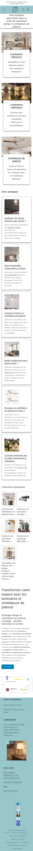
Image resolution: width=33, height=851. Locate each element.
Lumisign (15, 830)
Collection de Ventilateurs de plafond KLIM (8, 511)
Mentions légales (17, 848)
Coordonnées (25, 842)
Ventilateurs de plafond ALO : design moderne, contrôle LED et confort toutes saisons (9, 571)
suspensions (9, 372)
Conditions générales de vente (17, 845)
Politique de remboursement (20, 833)
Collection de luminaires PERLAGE (23, 538)
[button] (4, 9)
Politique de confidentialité (17, 836)
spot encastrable (10, 275)
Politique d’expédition (13, 842)
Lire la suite (8, 666)
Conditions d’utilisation (17, 839)
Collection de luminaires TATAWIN (7, 538)
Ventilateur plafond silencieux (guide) (14, 711)
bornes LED (22, 467)
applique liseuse (14, 227)
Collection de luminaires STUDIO (23, 511)
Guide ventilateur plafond (12, 705)
